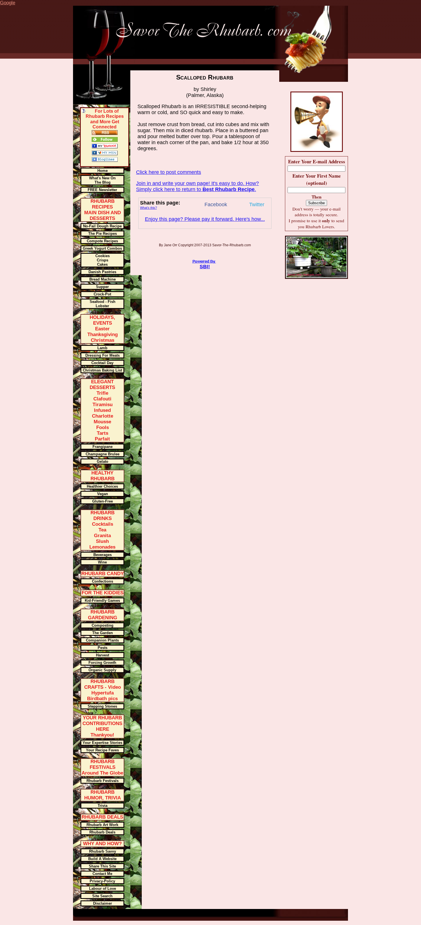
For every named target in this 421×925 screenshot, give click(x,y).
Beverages (102, 555)
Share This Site (102, 866)
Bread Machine (102, 279)
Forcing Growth (102, 662)
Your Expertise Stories (102, 743)
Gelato (102, 461)
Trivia (102, 805)
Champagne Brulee (102, 454)
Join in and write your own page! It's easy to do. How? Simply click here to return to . (197, 186)
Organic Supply (102, 670)
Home (102, 170)
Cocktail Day (102, 363)
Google (7, 2)
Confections (102, 581)
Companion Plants (102, 640)
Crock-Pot (102, 294)
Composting (102, 625)
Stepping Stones (102, 706)
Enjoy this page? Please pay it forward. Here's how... (205, 219)
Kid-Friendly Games (102, 600)
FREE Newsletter (102, 190)
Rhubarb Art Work (102, 825)
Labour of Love (102, 888)
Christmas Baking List (102, 370)
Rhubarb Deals (102, 832)
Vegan (102, 494)
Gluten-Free (102, 501)
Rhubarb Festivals (102, 781)
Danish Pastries (102, 272)
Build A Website (102, 859)
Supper (102, 287)
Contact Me (102, 874)
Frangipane (103, 446)
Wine (102, 562)
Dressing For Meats (102, 355)
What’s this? (148, 207)
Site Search (102, 896)
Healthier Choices (102, 486)
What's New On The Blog (102, 180)
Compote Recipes (102, 241)
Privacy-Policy (102, 881)
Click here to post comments (168, 172)
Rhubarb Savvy (102, 851)
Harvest (102, 655)
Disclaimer (102, 903)
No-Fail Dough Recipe (102, 226)
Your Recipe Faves (102, 750)
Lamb (102, 348)
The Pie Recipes (102, 233)
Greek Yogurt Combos (102, 248)
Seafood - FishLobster (102, 303)
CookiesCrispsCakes (102, 260)
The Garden (102, 633)
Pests (102, 648)
